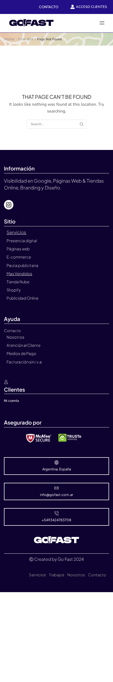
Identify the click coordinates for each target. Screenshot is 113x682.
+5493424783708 (56, 520)
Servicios (37, 574)
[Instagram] (8, 205)
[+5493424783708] (56, 513)
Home (9, 39)
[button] (102, 23)
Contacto (97, 574)
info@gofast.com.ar (56, 495)
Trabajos (56, 574)
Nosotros (76, 574)
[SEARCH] (81, 124)
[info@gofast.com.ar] (56, 488)
